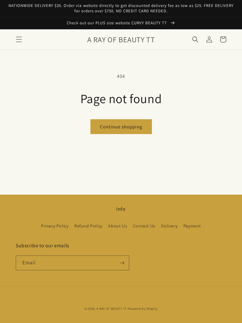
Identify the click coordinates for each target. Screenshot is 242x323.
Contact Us (144, 226)
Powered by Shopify (143, 309)
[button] (19, 39)
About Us (117, 226)
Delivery (169, 226)
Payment (192, 226)
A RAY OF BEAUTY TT (111, 309)
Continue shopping (121, 127)
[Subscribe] (122, 262)
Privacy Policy (54, 226)
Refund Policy (88, 226)
